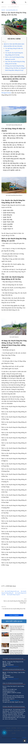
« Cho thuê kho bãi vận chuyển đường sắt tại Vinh (13, 608)
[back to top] (25, 740)
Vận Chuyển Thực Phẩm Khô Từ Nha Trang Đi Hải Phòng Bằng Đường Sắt (17, 646)
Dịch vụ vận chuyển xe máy (11, 719)
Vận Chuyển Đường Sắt (13, 6)
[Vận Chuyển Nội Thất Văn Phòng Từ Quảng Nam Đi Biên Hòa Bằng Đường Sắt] (5, 651)
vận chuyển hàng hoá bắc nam (12, 591)
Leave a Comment (14, 615)
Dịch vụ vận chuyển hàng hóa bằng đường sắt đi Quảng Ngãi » (15, 601)
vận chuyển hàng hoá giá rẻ (13, 594)
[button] (14, 114)
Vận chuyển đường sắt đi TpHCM (10, 714)
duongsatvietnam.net (14, 700)
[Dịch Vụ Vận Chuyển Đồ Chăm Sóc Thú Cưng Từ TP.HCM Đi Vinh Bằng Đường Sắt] (5, 627)
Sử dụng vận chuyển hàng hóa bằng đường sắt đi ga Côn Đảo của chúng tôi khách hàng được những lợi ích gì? (15, 68)
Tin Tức (3, 10)
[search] (26, 2)
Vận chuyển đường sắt (7, 709)
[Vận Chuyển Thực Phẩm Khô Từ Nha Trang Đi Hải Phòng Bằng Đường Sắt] (5, 645)
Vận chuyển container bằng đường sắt (16, 712)
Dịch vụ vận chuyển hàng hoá (14, 715)
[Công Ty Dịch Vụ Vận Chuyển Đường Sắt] (14, 2)
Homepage (3, 6)
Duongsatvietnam (6, 92)
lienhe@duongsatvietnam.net (12, 666)
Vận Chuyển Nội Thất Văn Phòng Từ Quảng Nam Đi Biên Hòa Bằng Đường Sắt (16, 652)
